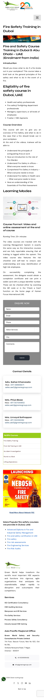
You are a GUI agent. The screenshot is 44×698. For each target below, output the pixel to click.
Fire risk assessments (16, 542)
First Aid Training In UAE (12, 446)
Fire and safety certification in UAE (22, 536)
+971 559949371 (17, 385)
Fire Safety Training (11, 441)
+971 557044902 (17, 402)
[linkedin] (30, 683)
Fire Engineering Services (18, 545)
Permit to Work (9, 457)
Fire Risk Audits (14, 548)
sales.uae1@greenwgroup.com (18, 405)
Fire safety (11, 539)
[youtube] (26, 683)
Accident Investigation (12, 451)
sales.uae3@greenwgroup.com (18, 422)
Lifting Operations (10, 462)
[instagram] (22, 683)
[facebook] (14, 683)
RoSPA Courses (11, 435)
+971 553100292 (17, 420)
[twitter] (18, 683)
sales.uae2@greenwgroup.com (18, 387)
